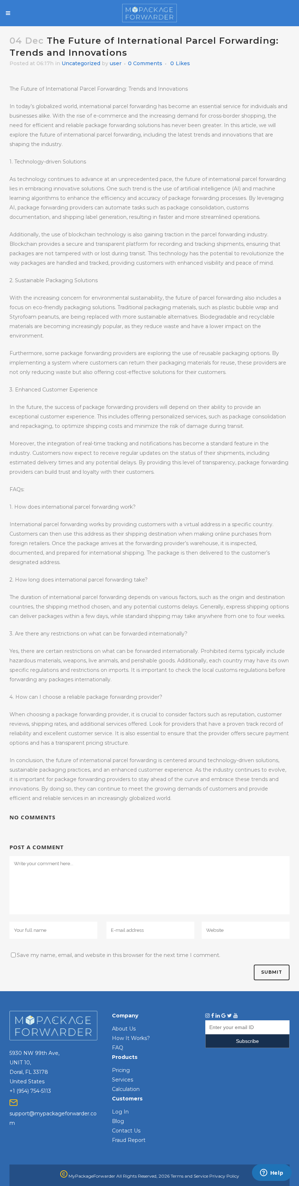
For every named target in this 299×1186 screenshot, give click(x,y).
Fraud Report (128, 1140)
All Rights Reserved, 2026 (143, 1176)
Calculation (126, 1089)
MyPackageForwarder (91, 1176)
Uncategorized (81, 63)
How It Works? (131, 1038)
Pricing (121, 1070)
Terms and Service (189, 1176)
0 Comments (145, 63)
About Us (124, 1028)
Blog (118, 1121)
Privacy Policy (224, 1176)
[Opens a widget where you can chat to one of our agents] (272, 1173)
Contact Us (126, 1130)
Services (122, 1079)
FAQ (117, 1047)
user (115, 63)
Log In (120, 1111)
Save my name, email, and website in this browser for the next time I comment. (118, 955)
